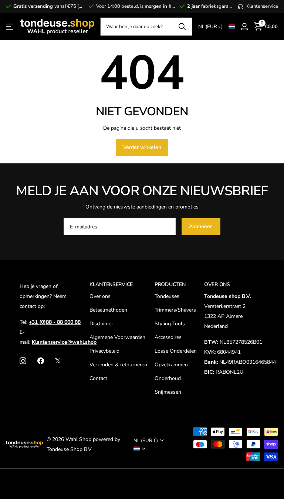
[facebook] (40, 360)
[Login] (244, 26)
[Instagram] (23, 360)
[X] (58, 360)
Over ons (100, 296)
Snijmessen (168, 392)
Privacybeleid (104, 350)
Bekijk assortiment (10, 27)
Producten (170, 284)
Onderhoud (168, 378)
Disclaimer (101, 323)
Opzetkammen (171, 364)
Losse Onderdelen (176, 350)
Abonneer (201, 226)
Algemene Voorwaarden (117, 337)
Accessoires (168, 337)
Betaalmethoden (108, 309)
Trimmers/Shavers (175, 309)
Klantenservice (111, 284)
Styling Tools (170, 323)
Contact (98, 378)
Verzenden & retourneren (118, 364)
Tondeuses (167, 296)
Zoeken (182, 26)
